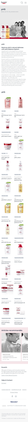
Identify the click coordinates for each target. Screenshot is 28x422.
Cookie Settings (6, 389)
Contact (3, 383)
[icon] (12, 396)
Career (4, 405)
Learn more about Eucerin (9, 375)
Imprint (24, 389)
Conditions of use (16, 389)
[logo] (4, 3)
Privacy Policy (14, 392)
